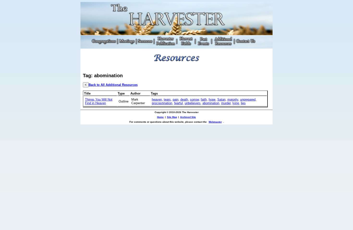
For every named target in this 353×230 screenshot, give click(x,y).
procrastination (162, 103)
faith (204, 99)
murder (226, 103)
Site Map (172, 117)
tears (167, 99)
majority (232, 99)
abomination (210, 103)
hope (212, 99)
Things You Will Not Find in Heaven (98, 101)
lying (235, 103)
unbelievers (193, 103)
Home (160, 117)
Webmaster (215, 122)
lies (243, 103)
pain (175, 99)
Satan (221, 99)
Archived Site (188, 117)
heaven (157, 99)
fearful (178, 103)
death (184, 99)
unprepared (248, 99)
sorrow (194, 99)
